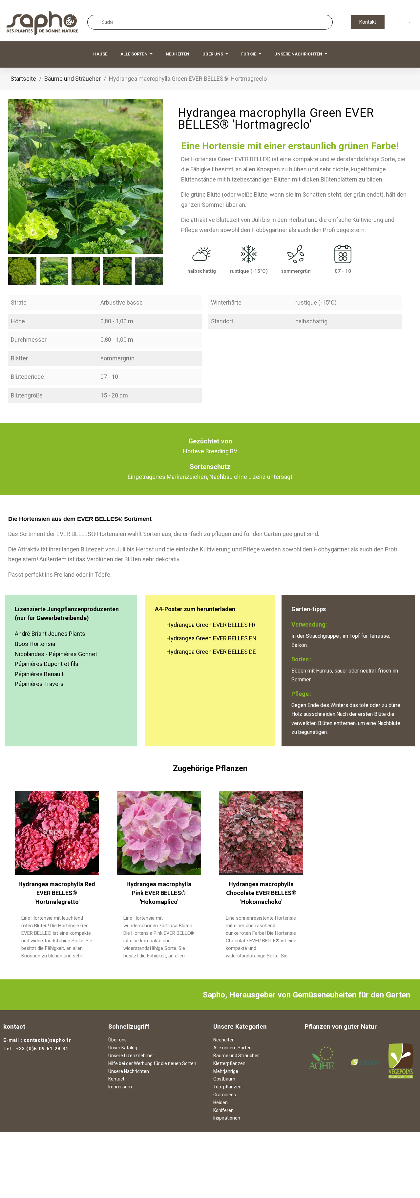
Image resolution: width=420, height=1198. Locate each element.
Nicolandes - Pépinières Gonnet (56, 654)
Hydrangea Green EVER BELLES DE (211, 651)
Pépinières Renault (39, 674)
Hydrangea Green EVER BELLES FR (211, 624)
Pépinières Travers (39, 683)
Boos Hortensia (35, 643)
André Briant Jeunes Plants (50, 633)
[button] (368, 22)
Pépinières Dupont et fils (46, 663)
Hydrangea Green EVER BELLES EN (211, 638)
